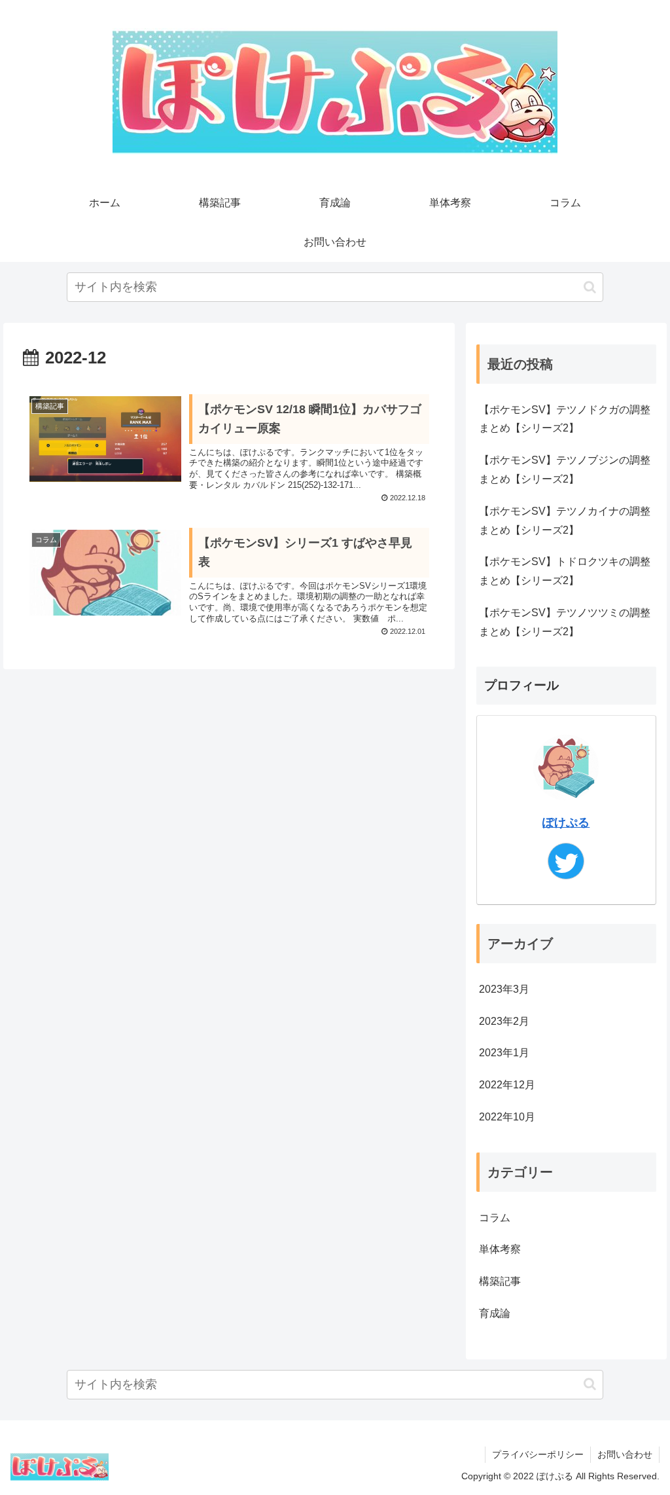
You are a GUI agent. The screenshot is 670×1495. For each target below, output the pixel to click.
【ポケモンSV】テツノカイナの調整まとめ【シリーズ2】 (564, 521)
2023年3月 (504, 989)
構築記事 (500, 1281)
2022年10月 (507, 1116)
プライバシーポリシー (538, 1454)
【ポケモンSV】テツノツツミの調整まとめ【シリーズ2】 (564, 622)
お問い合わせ (624, 1454)
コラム (494, 1217)
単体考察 (500, 1249)
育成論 (494, 1313)
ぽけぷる (566, 822)
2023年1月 (504, 1052)
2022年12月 (507, 1084)
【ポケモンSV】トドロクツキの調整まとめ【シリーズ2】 (564, 571)
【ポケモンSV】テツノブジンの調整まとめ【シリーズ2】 (564, 469)
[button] (589, 287)
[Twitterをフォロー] (566, 861)
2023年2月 (504, 1021)
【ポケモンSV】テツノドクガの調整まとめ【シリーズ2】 (564, 419)
